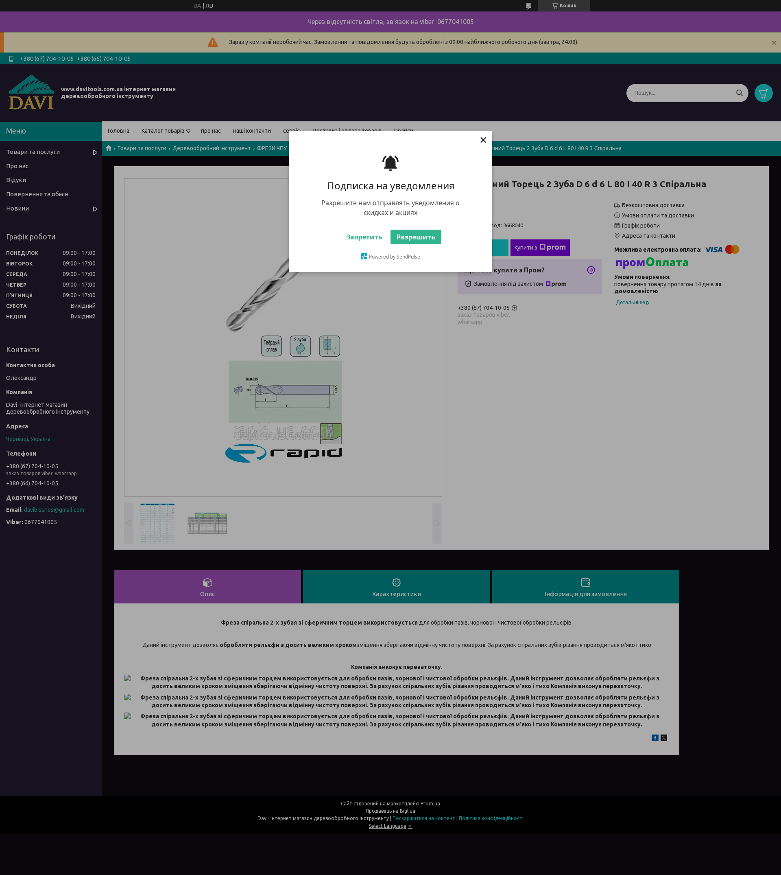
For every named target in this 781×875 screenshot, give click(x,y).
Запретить (364, 236)
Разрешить (416, 236)
